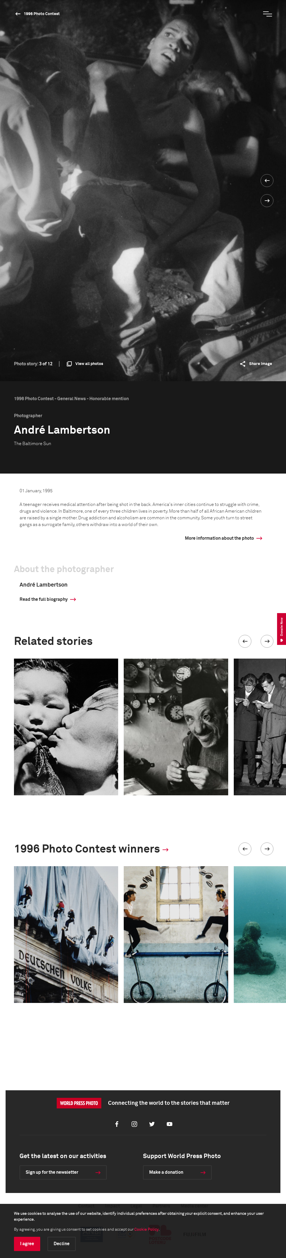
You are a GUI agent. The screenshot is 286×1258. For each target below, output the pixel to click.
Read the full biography (44, 599)
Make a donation (166, 1172)
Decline (62, 1244)
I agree (27, 1244)
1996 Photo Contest (42, 14)
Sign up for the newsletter (52, 1172)
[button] (245, 641)
